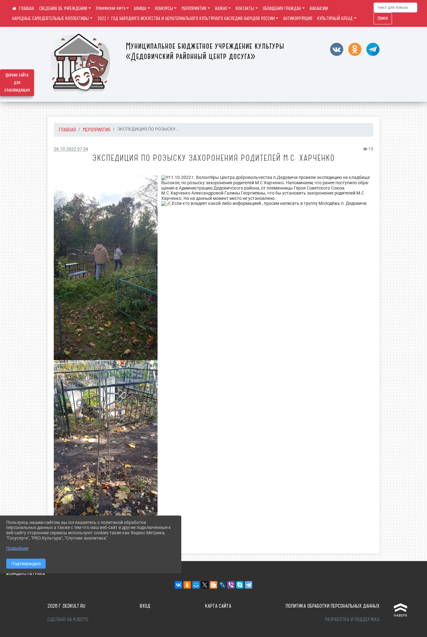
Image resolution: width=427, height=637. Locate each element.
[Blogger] (213, 585)
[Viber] (231, 585)
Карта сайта (218, 606)
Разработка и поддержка (352, 619)
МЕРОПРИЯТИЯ (194, 8)
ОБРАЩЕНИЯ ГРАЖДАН (282, 8)
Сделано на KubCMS (68, 619)
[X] (204, 585)
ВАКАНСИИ (319, 8)
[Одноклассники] (187, 585)
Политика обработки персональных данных (332, 606)
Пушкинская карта (110, 8)
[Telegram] (248, 585)
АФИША (140, 8)
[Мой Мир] (196, 585)
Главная (67, 129)
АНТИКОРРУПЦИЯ (297, 18)
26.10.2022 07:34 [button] (71, 149)
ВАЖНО (221, 8)
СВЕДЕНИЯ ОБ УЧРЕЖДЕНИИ (63, 8)
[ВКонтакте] (178, 585)
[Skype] (240, 585)
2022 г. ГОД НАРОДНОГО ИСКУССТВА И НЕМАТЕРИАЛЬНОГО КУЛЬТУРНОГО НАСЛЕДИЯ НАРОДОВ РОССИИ (186, 18)
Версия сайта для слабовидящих (17, 82)
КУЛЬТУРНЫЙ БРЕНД (335, 18)
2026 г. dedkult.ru (66, 606)
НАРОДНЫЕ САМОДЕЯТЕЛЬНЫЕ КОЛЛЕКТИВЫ (50, 18)
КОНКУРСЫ (164, 8)
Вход (145, 606)
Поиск (383, 18)
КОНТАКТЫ (245, 8)
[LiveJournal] (222, 585)
